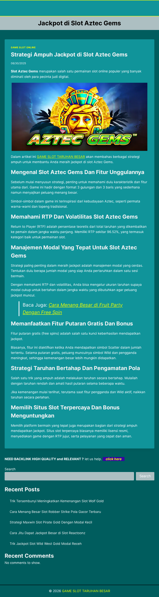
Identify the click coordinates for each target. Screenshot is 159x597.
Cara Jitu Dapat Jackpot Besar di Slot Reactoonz (47, 533)
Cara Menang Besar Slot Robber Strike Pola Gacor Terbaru (55, 512)
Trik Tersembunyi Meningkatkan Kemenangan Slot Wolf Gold (57, 501)
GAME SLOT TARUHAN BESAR (86, 591)
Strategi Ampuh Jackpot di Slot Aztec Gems (69, 54)
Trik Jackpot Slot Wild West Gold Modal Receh (46, 544)
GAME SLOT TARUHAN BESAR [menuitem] (61, 157)
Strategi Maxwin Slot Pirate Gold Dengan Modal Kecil (51, 522)
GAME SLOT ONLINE (23, 47)
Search (10, 469)
